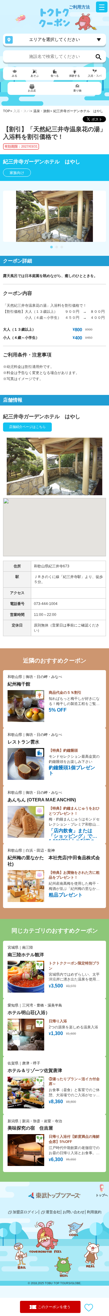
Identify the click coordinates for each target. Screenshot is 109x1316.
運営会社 (53, 1212)
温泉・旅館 (41, 111)
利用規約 (94, 1212)
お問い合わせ (73, 1212)
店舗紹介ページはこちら (27, 427)
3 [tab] (62, 247)
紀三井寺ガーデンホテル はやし (78, 111)
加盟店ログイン (25, 1212)
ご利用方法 (79, 7)
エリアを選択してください (54, 39)
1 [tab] (51, 247)
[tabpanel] (54, 216)
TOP (6, 111)
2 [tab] (57, 247)
